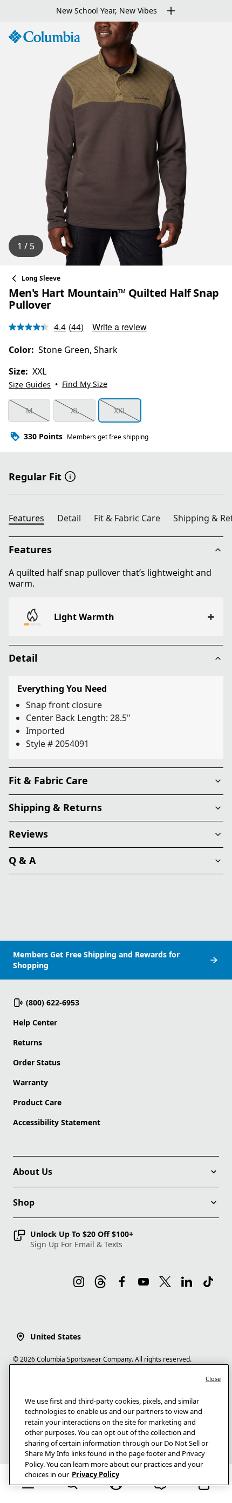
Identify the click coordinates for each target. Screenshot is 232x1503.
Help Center (35, 1022)
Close (213, 1379)
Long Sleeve (41, 278)
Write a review (119, 327)
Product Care (37, 1102)
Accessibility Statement (56, 1122)
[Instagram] (79, 1282)
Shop (24, 1202)
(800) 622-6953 (52, 1002)
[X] (165, 1282)
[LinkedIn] (186, 1282)
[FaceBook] (122, 1282)
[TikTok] (208, 1282)
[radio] (29, 410)
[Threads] (100, 1282)
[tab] (31, 520)
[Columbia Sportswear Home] (44, 36)
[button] (70, 475)
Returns (27, 1042)
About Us (32, 1172)
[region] (116, 144)
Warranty (30, 1082)
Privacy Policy (95, 1474)
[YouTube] (143, 1282)
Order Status (36, 1062)
